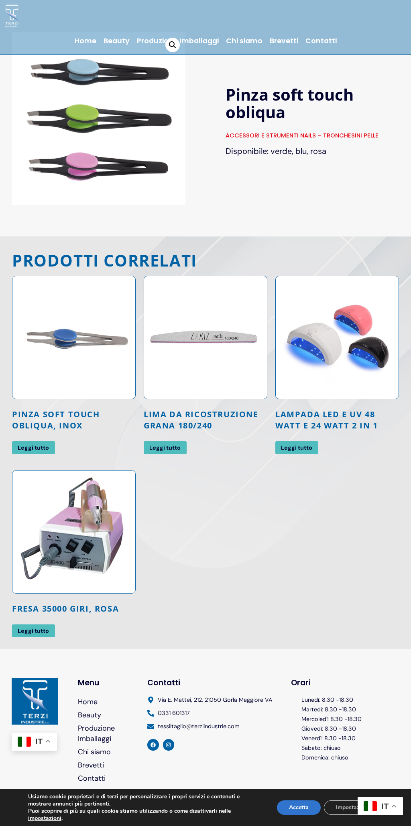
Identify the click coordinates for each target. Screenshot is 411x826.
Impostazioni (352, 807)
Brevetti (284, 41)
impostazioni (44, 818)
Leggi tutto (33, 447)
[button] (172, 45)
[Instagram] (169, 745)
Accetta (299, 807)
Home (85, 41)
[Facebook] (153, 745)
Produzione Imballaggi (96, 733)
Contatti (321, 41)
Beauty (117, 41)
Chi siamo (244, 41)
